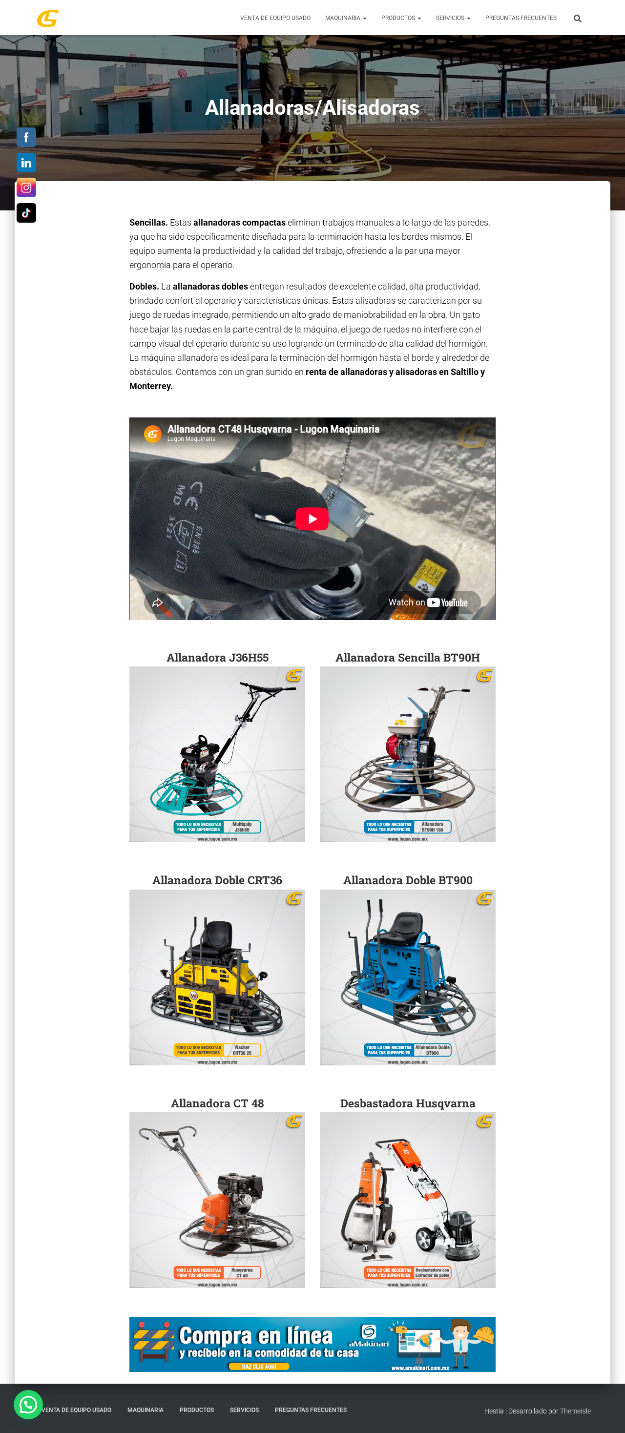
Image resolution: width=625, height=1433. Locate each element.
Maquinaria (343, 18)
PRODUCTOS (399, 18)
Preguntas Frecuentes (521, 18)
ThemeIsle (575, 1411)
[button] (364, 18)
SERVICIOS (451, 18)
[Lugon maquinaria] (48, 17)
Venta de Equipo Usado (275, 18)
